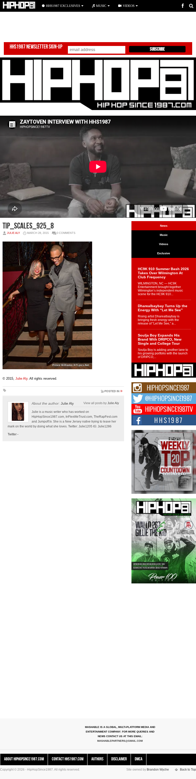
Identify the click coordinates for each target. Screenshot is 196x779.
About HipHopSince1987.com (24, 759)
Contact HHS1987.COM (67, 759)
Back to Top (188, 769)
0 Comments (66, 232)
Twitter (12, 434)
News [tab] (163, 225)
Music (101, 6)
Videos (128, 6)
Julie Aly (13, 232)
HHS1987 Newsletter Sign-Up (36, 46)
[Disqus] (63, 516)
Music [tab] (164, 234)
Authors (97, 759)
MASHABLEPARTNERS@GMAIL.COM (120, 740)
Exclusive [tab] (163, 253)
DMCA (138, 759)
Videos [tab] (163, 244)
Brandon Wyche (158, 769)
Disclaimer (119, 759)
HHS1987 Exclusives (63, 6)
